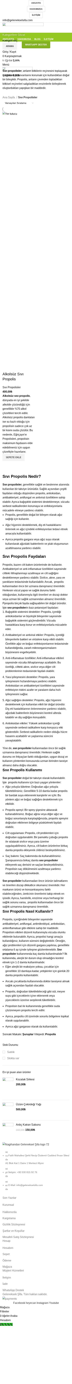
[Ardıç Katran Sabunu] (8, 1128)
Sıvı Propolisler (12, 387)
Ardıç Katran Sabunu (28, 1124)
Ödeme (7, 1260)
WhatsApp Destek (13, 1290)
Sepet (6, 1254)
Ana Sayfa (9, 97)
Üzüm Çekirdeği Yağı (28, 1104)
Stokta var (13, 1058)
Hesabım (8, 1247)
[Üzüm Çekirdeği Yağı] (8, 1110)
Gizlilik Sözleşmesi (14, 1224)
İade (5, 1283)
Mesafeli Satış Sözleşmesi (18, 1237)
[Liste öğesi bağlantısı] (36, 1172)
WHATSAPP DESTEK (36, 44)
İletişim (36, 15)
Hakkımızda (36, 9)
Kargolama (9, 1218)
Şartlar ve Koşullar (13, 1230)
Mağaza (7, 1266)
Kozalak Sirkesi (25, 1079)
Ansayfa (36, 3)
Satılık (11, 1052)
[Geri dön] (7, 52)
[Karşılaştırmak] (7, 367)
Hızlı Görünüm (7, 465)
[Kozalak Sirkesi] (8, 1087)
